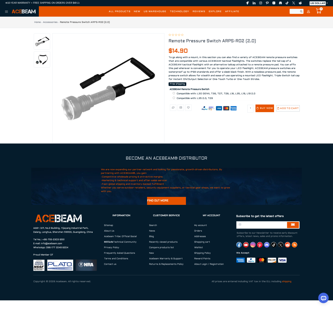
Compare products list (161, 248)
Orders (198, 231)
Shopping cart (202, 242)
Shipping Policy (202, 253)
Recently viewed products (163, 242)
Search (153, 225)
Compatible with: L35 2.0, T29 (195, 98)
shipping (286, 281)
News (152, 231)
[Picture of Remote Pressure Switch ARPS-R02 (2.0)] (107, 88)
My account (200, 225)
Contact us (110, 264)
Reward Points (202, 259)
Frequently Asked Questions (119, 253)
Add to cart (289, 108)
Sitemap (108, 225)
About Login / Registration (209, 264)
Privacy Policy (111, 248)
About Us (109, 231)
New (151, 253)
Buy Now (266, 108)
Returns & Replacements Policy (166, 264)
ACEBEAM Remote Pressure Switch (189, 89)
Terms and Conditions (116, 259)
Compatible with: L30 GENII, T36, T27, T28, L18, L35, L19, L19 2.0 (216, 94)
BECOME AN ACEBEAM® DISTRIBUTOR (166, 158)
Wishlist (198, 248)
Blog (151, 237)
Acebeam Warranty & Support (166, 259)
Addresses (200, 237)
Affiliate (108, 242)
